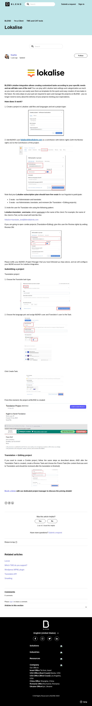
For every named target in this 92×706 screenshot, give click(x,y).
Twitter (9, 503)
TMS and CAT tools (35, 21)
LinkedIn (12, 503)
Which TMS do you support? (16, 565)
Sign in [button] (81, 4)
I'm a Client (18, 21)
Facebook (6, 503)
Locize (7, 561)
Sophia (14, 55)
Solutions (34, 646)
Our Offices (34, 668)
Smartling (8, 578)
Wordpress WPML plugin (14, 570)
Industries (34, 652)
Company (34, 665)
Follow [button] (80, 56)
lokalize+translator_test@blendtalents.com (21, 220)
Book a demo (10, 491)
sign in (12, 602)
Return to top (10, 542)
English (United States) (45, 633)
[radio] (40, 521)
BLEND (8, 21)
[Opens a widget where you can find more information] (83, 702)
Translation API (11, 574)
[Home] (46, 629)
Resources (35, 658)
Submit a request (68, 4)
